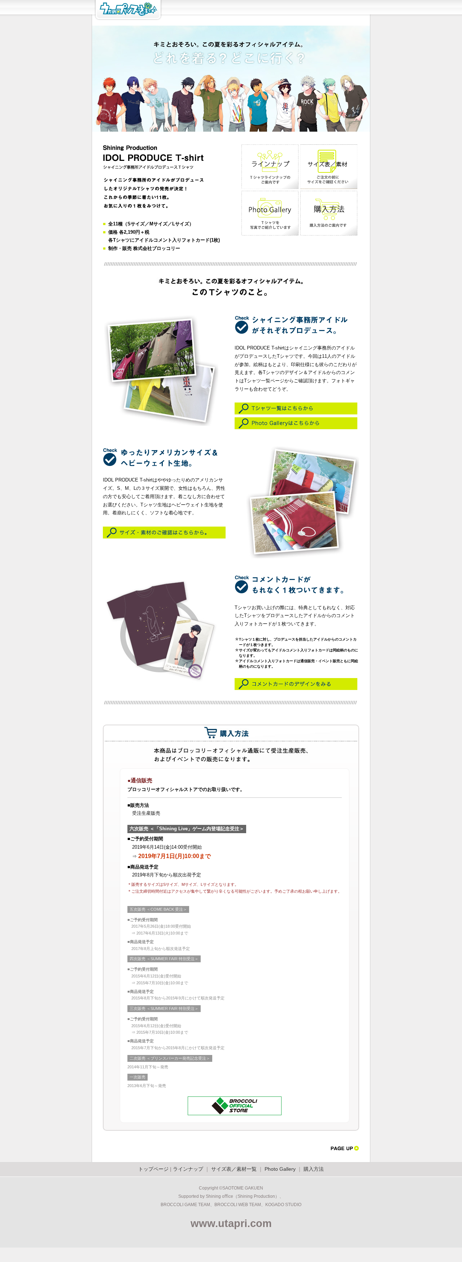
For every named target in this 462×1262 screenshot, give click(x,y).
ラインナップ (188, 1169)
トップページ (153, 1169)
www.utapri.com (231, 1223)
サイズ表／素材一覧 (234, 1169)
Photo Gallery (280, 1169)
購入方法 (314, 1169)
